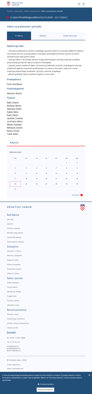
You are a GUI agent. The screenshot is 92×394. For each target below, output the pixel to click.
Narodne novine (13, 314)
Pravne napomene (13, 365)
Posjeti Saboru (12, 287)
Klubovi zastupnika (13, 264)
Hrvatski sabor (17, 4)
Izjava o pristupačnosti (15, 368)
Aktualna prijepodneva (15, 233)
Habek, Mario (12, 112)
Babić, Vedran (13, 102)
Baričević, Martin (14, 105)
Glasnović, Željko (14, 109)
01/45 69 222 (15, 342)
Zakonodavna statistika (15, 242)
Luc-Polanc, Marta (14, 121)
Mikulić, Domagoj (14, 124)
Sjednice (42, 36)
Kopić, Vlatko (12, 115)
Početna (10, 11)
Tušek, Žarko (12, 134)
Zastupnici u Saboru (14, 251)
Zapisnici (10, 224)
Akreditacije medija (14, 292)
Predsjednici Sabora (14, 269)
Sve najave (76, 195)
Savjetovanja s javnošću (16, 319)
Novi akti (10, 219)
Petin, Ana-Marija (14, 84)
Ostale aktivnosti (70, 36)
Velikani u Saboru (13, 273)
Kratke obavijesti (13, 283)
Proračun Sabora (13, 301)
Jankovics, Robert (14, 93)
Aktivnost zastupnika (14, 255)
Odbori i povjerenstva (32, 11)
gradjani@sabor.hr (13, 348)
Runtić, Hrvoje (13, 131)
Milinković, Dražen (15, 127)
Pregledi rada (11, 296)
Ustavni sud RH (12, 328)
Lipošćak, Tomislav (15, 118)
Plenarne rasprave (13, 228)
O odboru (19, 36)
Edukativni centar (13, 305)
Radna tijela (18, 11)
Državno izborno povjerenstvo (18, 323)
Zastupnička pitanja (14, 237)
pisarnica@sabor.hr (14, 350)
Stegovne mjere (13, 260)
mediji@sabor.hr (13, 346)
